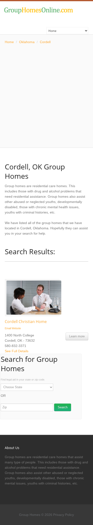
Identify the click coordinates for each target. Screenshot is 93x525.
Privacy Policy (63, 515)
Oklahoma (27, 42)
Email (8, 328)
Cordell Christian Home (26, 321)
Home (9, 42)
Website (16, 328)
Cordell (45, 42)
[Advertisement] (46, 96)
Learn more (77, 336)
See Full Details (16, 351)
